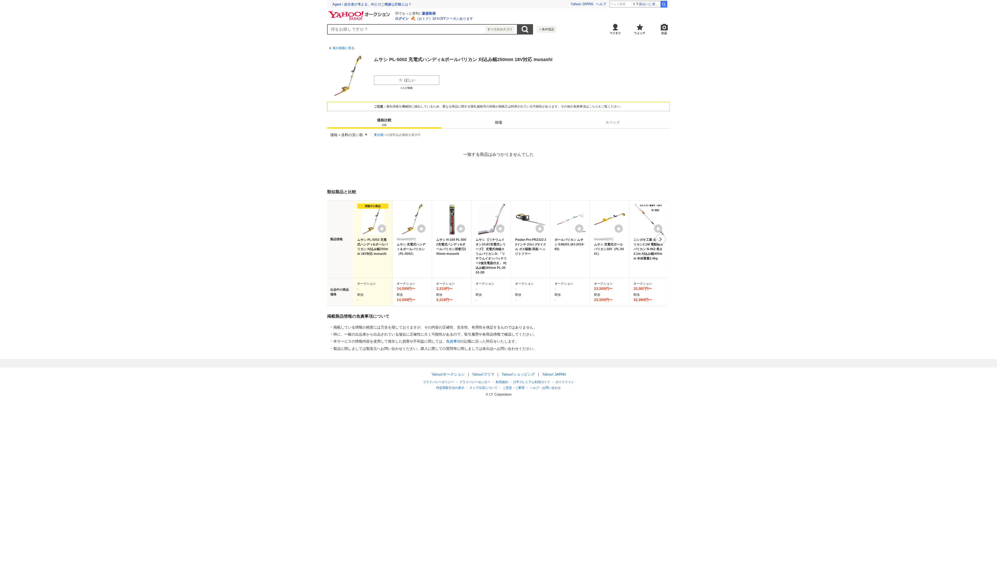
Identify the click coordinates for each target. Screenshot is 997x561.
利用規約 (502, 382)
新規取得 (429, 13)
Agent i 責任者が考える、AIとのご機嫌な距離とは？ (372, 4)
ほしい (409, 80)
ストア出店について (483, 388)
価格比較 (384, 122)
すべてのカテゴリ (499, 29)
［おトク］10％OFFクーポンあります (444, 19)
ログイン (402, 19)
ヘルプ (601, 4)
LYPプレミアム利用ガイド (531, 382)
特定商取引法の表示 (450, 388)
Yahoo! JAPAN (582, 4)
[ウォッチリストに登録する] (382, 228)
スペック (612, 122)
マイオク (615, 33)
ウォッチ (639, 33)
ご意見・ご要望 (513, 388)
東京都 (378, 134)
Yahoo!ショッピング (518, 374)
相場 (498, 122)
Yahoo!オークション (448, 374)
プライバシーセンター (474, 382)
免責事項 (453, 341)
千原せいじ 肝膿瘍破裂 (648, 4)
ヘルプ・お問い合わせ (545, 388)
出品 (664, 33)
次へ (660, 239)
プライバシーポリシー (438, 382)
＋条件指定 (546, 29)
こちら (593, 106)
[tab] (384, 122)
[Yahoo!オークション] (360, 12)
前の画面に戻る (343, 48)
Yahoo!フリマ (483, 374)
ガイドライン (564, 382)
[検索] (664, 4)
